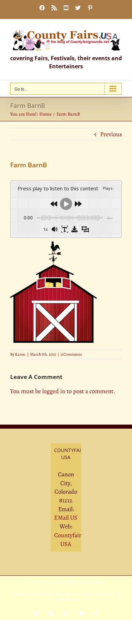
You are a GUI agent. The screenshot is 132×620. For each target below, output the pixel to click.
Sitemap (95, 582)
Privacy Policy (41, 582)
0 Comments (71, 354)
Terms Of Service (70, 582)
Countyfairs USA (69, 539)
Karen (20, 354)
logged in (53, 391)
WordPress (112, 593)
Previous (111, 134)
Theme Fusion (67, 599)
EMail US (66, 518)
